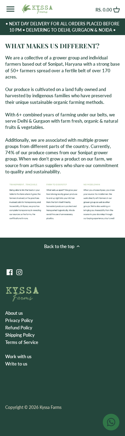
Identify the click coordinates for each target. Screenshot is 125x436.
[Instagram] (19, 272)
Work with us (18, 356)
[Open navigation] (10, 9)
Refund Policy (18, 327)
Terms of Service (21, 342)
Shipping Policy (20, 335)
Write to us (16, 364)
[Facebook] (9, 272)
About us (14, 313)
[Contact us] (111, 422)
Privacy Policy (19, 320)
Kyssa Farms (50, 407)
